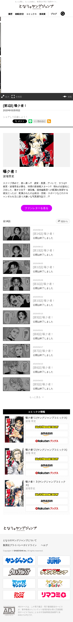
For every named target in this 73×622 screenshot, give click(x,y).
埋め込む (41, 121)
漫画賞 (42, 14)
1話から (64, 221)
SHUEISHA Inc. (20, 551)
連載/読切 (19, 14)
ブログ (54, 14)
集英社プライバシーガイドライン (20, 545)
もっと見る (35, 397)
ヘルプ (44, 545)
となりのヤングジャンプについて (20, 540)
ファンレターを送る (36, 208)
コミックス (31, 14)
